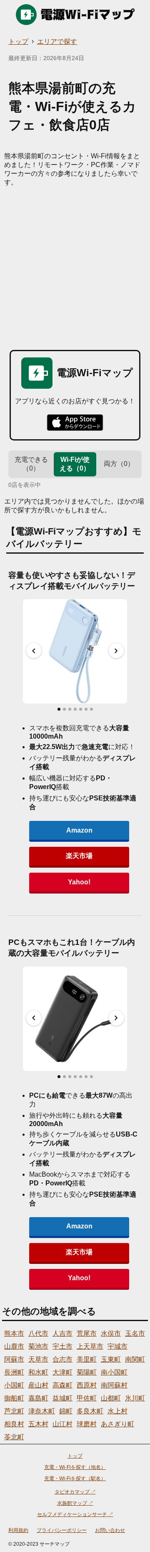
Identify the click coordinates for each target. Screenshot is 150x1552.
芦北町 (14, 1411)
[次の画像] (116, 650)
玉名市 (135, 1333)
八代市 (38, 1333)
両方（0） (119, 463)
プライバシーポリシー (62, 1530)
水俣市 (111, 1333)
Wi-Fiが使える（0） (75, 464)
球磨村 (87, 1424)
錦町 (65, 1411)
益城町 (62, 1398)
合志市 (62, 1359)
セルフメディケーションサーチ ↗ (75, 1514)
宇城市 (118, 1346)
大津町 (62, 1372)
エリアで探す (57, 41)
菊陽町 (87, 1372)
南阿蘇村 (114, 1385)
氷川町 (135, 1398)
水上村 (118, 1411)
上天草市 (90, 1346)
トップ (18, 41)
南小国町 (114, 1372)
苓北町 (14, 1437)
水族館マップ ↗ (75, 1503)
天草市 (38, 1359)
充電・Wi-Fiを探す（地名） (75, 1467)
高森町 (62, 1385)
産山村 (38, 1385)
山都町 (111, 1398)
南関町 (135, 1359)
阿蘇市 (14, 1359)
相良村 (14, 1424)
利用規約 (18, 1530)
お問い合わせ (110, 1530)
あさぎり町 (117, 1424)
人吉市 (62, 1333)
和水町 (38, 1372)
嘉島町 (38, 1398)
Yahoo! (79, 882)
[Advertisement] (75, 266)
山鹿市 (14, 1346)
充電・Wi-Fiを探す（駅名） (75, 1478)
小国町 (14, 1385)
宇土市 (62, 1346)
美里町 (87, 1359)
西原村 (87, 1385)
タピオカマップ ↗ (75, 1492)
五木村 (38, 1424)
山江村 (62, 1424)
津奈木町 (41, 1411)
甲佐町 (87, 1398)
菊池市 (38, 1346)
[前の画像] (33, 650)
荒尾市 (87, 1333)
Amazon (79, 830)
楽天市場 (79, 855)
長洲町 (14, 1372)
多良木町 (90, 1411)
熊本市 (14, 1333)
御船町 (14, 1398)
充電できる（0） (31, 464)
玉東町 (111, 1359)
